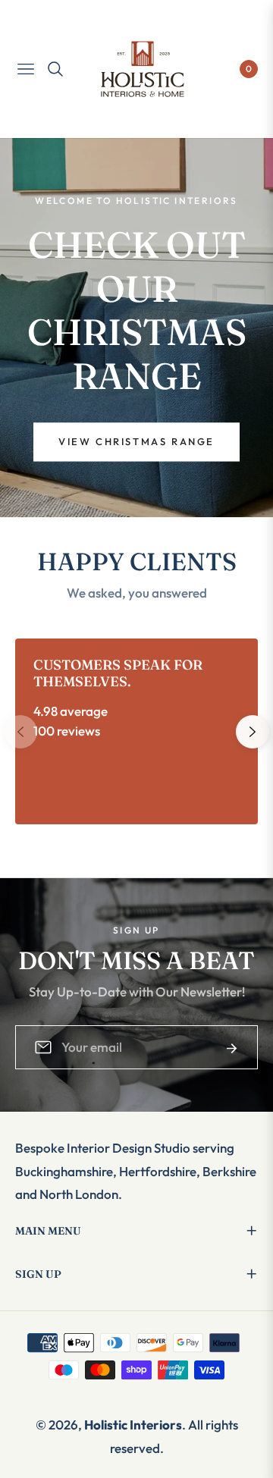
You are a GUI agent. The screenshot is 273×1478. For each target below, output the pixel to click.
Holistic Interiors (133, 1424)
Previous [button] (20, 731)
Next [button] (252, 731)
